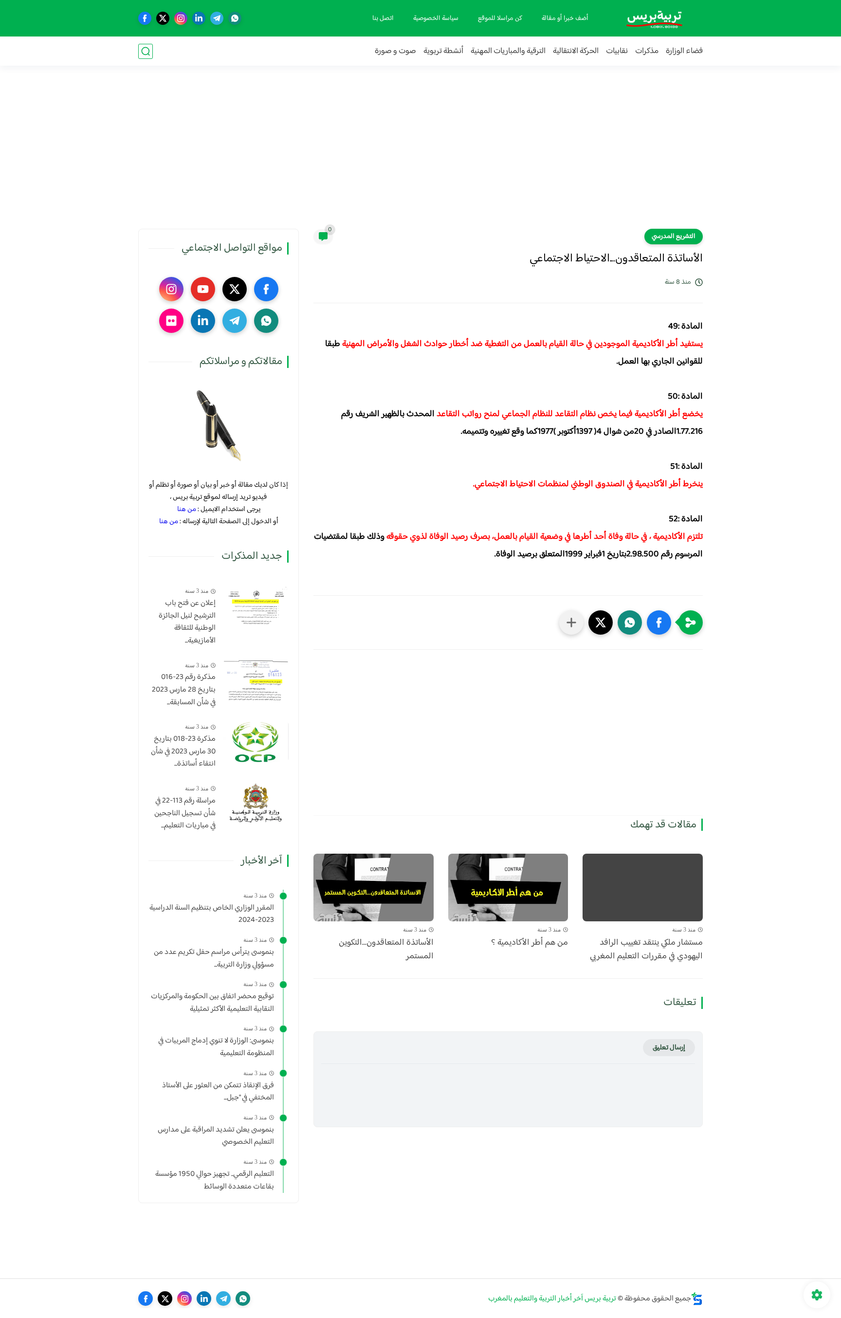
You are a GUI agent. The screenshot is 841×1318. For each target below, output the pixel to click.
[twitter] (162, 18)
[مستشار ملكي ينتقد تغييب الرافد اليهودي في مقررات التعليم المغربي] (643, 887)
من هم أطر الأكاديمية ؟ (529, 943)
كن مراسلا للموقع (500, 18)
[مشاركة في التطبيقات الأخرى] (571, 622)
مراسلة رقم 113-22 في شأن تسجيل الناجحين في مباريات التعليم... (185, 813)
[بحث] (145, 51)
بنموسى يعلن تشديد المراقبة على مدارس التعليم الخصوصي (216, 1136)
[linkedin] (198, 18)
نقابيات (617, 51)
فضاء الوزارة (684, 51)
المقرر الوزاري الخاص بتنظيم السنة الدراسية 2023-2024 (211, 914)
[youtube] (203, 289)
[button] (659, 622)
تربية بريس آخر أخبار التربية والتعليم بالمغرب (552, 1298)
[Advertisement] (420, 153)
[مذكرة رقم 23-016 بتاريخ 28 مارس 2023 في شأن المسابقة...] (256, 679)
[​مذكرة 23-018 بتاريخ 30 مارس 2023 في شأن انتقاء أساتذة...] (256, 741)
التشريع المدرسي (673, 236)
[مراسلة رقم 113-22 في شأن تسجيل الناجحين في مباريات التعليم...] (256, 803)
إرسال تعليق (669, 1048)
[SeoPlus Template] (697, 1298)
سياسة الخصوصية (435, 18)
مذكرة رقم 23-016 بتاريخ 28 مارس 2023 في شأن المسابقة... (184, 690)
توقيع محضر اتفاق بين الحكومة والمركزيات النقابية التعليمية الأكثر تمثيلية (212, 1002)
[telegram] (216, 18)
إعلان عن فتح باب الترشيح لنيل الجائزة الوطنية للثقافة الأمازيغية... (187, 622)
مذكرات (646, 51)
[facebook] (144, 18)
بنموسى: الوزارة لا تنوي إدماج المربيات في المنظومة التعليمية (216, 1047)
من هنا (186, 509)
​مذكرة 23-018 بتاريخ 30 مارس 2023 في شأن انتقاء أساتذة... (183, 751)
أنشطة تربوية (443, 51)
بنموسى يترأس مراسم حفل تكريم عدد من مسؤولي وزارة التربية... (214, 958)
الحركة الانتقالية (576, 51)
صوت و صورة (395, 51)
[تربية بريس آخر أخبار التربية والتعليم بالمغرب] (654, 18)
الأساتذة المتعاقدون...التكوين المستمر (386, 950)
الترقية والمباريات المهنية (508, 51)
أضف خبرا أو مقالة (565, 18)
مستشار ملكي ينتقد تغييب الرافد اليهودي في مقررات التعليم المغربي (646, 950)
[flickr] (171, 321)
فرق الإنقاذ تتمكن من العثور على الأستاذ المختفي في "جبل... (218, 1091)
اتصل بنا (383, 18)
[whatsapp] (234, 18)
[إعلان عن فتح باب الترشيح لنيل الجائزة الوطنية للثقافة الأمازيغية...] (256, 605)
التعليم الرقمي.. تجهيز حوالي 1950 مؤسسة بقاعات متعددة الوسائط (214, 1180)
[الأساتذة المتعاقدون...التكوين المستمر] (373, 887)
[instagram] (180, 18)
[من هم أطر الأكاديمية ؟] (508, 887)
